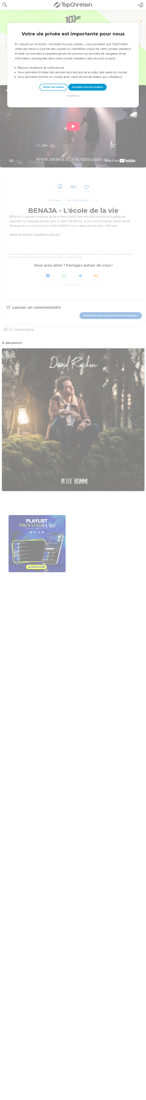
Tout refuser (73, 96)
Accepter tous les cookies (87, 87)
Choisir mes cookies (53, 87)
